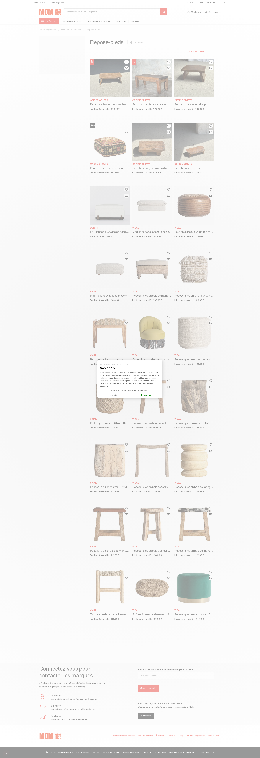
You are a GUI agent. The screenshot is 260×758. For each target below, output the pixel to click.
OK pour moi (146, 395)
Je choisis (114, 395)
